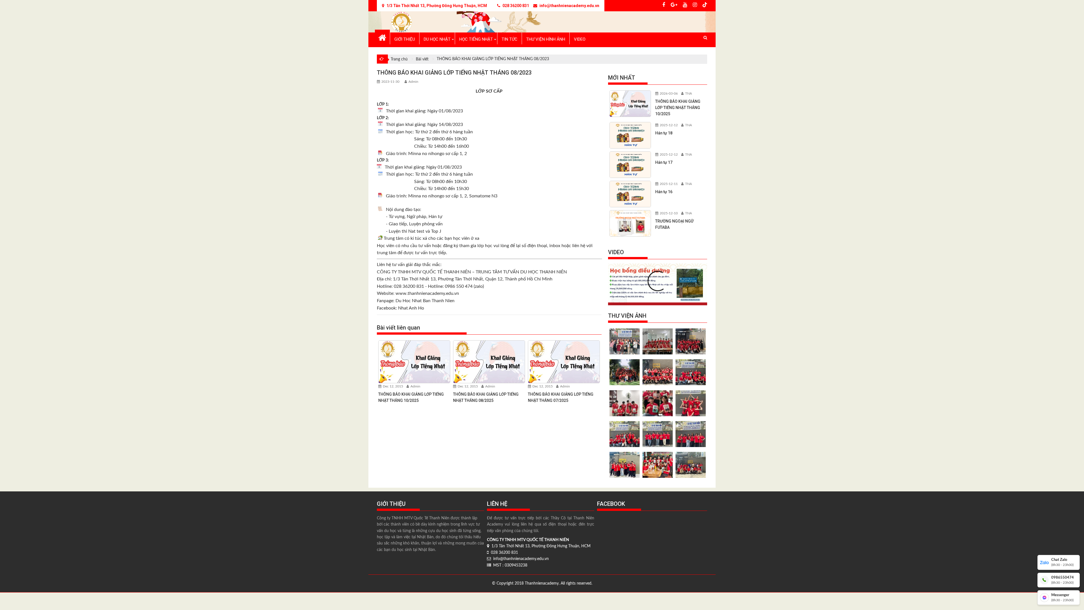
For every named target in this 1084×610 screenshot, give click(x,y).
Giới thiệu (404, 39)
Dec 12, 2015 (392, 386)
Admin (413, 81)
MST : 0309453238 (509, 565)
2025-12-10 (668, 213)
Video (579, 39)
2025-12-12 (668, 125)
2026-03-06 (668, 93)
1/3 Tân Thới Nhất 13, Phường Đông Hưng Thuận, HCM (540, 546)
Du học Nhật (437, 39)
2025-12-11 (668, 184)
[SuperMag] (382, 37)
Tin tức (509, 39)
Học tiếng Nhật (476, 39)
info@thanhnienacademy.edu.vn (520, 559)
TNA (688, 93)
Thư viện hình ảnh (545, 39)
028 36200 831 (503, 553)
